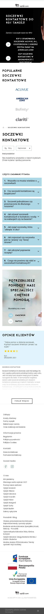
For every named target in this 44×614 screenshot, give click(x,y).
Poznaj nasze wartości (12, 485)
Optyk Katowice (9, 494)
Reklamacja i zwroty (11, 424)
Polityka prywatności (11, 439)
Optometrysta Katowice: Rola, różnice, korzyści (18, 532)
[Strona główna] (22, 5)
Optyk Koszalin (9, 497)
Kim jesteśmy (8, 479)
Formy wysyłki (8, 421)
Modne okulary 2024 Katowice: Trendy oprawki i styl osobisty (18, 543)
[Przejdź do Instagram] (12, 466)
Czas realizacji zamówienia (14, 427)
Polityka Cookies (10, 442)
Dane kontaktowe (10, 452)
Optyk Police (8, 500)
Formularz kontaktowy (12, 455)
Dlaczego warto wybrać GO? (15, 482)
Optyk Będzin (8, 508)
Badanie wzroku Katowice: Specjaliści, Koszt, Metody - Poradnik (21, 527)
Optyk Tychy (8, 505)
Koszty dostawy (9, 418)
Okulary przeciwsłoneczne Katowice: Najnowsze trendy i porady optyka (18, 522)
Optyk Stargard (9, 502)
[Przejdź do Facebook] (5, 466)
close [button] (38, 610)
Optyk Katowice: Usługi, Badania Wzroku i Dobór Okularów (19, 538)
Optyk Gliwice (8, 491)
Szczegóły (9, 612)
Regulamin (7, 436)
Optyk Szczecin (9, 488)
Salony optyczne (10, 511)
